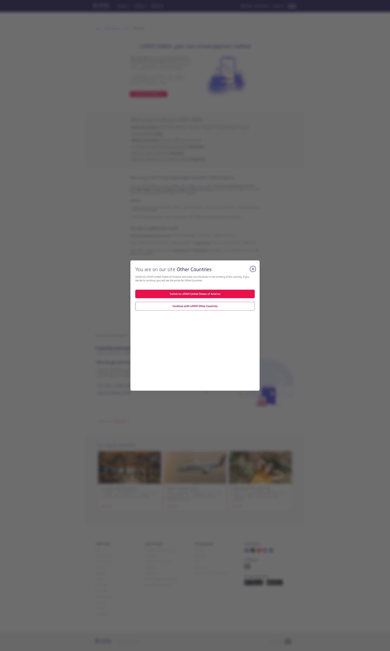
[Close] (252, 268)
